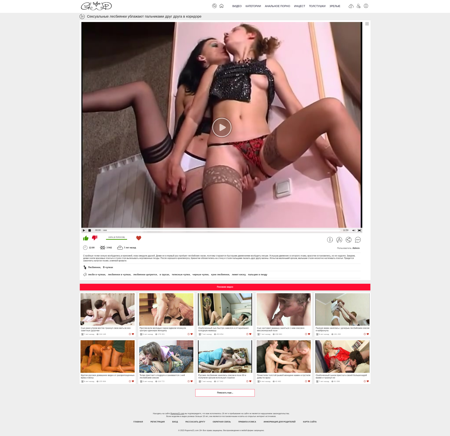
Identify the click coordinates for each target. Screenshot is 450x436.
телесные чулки (181, 274)
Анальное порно (277, 6)
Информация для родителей (279, 422)
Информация (330, 240)
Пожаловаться (339, 240)
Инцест (299, 6)
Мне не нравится (94, 238)
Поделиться (348, 240)
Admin (356, 248)
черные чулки (200, 274)
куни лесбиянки (220, 274)
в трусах (164, 274)
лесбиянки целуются (145, 274)
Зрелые (334, 6)
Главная (138, 422)
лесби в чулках (96, 274)
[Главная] (221, 6)
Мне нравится (85, 238)
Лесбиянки (94, 267)
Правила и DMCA (247, 422)
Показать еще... (225, 392)
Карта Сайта (310, 422)
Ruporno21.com (177, 413)
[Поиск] (214, 6)
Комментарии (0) (357, 240)
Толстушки (317, 6)
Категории (253, 6)
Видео (237, 6)
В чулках (108, 267)
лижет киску (238, 274)
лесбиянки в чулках (119, 274)
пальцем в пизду (257, 274)
